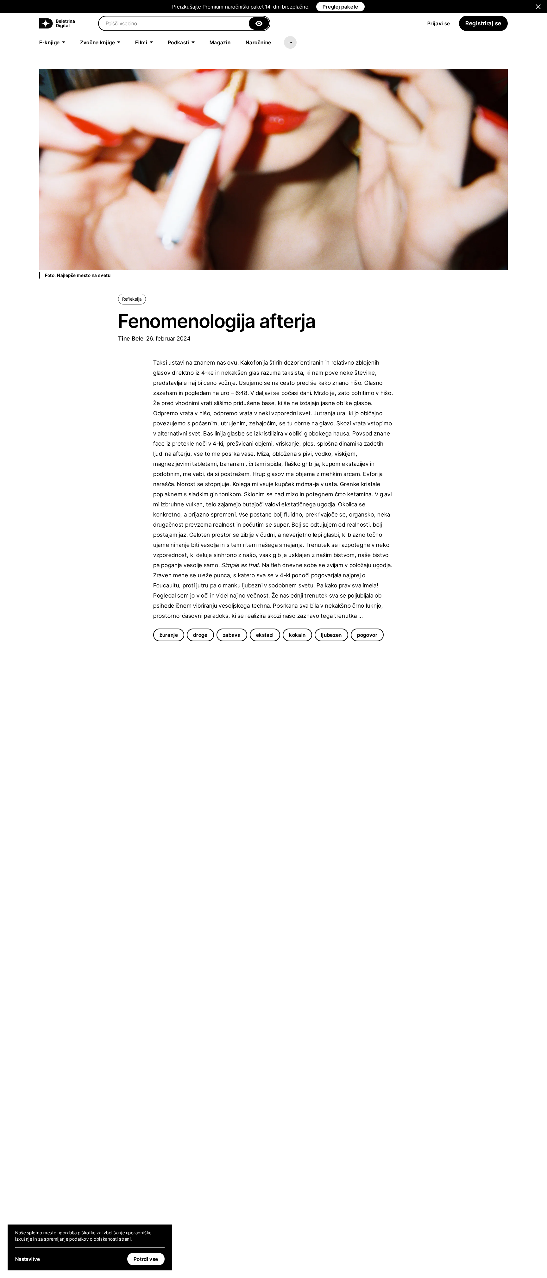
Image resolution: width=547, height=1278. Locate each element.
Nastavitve (27, 1259)
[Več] (290, 42)
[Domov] (57, 23)
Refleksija (132, 299)
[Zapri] (259, 23)
